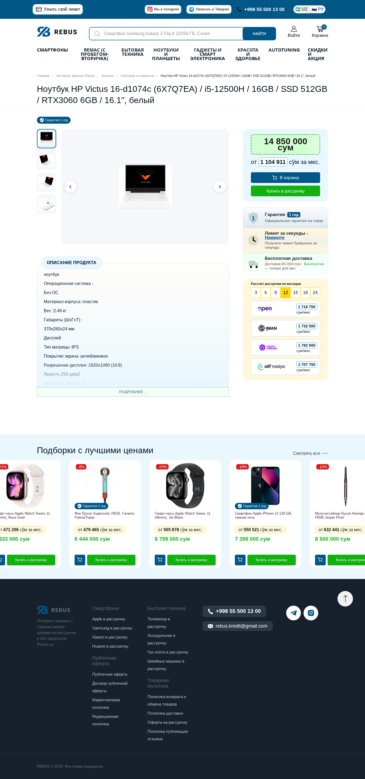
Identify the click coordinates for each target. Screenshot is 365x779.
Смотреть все (306, 453)
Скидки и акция (318, 54)
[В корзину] (80, 560)
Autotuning (284, 50)
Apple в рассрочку (108, 619)
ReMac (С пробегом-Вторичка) (94, 54)
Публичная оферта (109, 674)
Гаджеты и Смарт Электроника (207, 54)
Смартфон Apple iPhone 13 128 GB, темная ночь (263, 515)
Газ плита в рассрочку (167, 652)
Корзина (320, 32)
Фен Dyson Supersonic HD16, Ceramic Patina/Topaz (105, 515)
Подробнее (131, 392)
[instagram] (311, 613)
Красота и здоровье (248, 54)
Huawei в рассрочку (110, 646)
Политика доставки (165, 713)
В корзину (289, 177)
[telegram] (293, 613)
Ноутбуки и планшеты (166, 54)
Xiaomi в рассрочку (109, 637)
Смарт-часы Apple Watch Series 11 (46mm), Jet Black (182, 515)
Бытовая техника (132, 52)
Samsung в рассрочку (112, 628)
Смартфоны (52, 50)
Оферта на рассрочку (167, 722)
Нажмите (274, 237)
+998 (264, 9)
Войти (294, 35)
